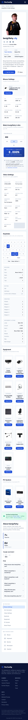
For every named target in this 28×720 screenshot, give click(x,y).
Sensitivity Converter (12, 167)
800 (14, 141)
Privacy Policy (5, 704)
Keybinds (6, 616)
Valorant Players (6, 683)
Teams (16, 680)
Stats (16, 685)
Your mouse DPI (8, 133)
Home (3, 6)
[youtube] (13, 42)
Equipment (7, 619)
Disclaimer (4, 702)
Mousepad (9, 645)
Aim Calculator (8, 610)
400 (7, 141)
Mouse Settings (8, 607)
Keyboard (9, 638)
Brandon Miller (13, 44)
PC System (7, 622)
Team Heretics (8, 52)
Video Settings (8, 613)
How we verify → (18, 517)
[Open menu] (25, 2)
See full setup (10, 72)
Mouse (8, 634)
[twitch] (7, 42)
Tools (16, 688)
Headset (9, 649)
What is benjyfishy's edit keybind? (11, 577)
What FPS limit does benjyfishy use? (9, 590)
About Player (7, 625)
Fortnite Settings (10, 6)
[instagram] (10, 42)
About (3, 694)
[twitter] (4, 42)
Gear (16, 683)
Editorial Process (6, 697)
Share (21, 72)
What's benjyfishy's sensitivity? (9, 571)
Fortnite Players (5, 685)
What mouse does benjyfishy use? (12, 565)
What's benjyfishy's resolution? (9, 584)
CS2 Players (5, 680)
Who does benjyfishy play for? (12, 596)
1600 (21, 141)
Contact (4, 699)
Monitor (9, 642)
